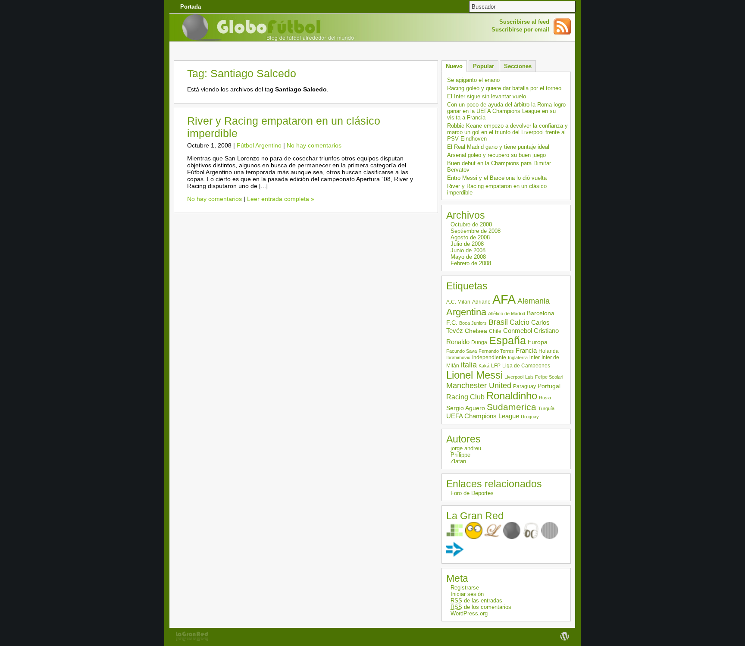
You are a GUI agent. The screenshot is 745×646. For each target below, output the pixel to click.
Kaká (484, 365)
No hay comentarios (314, 145)
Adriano (481, 302)
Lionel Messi (474, 375)
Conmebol (517, 330)
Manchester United (478, 385)
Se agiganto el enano (473, 80)
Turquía (546, 408)
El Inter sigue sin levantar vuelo (486, 96)
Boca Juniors (473, 323)
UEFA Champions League (482, 416)
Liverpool (513, 376)
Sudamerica (511, 407)
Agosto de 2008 (470, 237)
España (507, 340)
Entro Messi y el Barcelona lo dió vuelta (497, 178)
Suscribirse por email (520, 29)
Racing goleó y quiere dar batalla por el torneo (504, 88)
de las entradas (476, 600)
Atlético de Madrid (506, 313)
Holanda (548, 351)
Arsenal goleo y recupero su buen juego (496, 155)
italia (469, 365)
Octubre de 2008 (471, 224)
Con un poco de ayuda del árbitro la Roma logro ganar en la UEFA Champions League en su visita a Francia (506, 111)
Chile (495, 331)
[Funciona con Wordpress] (564, 640)
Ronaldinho (511, 395)
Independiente (489, 357)
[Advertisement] (372, 49)
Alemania (533, 301)
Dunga (479, 342)
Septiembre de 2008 (476, 231)
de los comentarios (481, 607)
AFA (504, 299)
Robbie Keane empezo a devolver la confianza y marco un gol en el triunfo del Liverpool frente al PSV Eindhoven (507, 132)
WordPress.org (469, 613)
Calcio (519, 322)
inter (534, 357)
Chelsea (476, 331)
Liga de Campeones (526, 366)
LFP (496, 366)
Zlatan (458, 461)
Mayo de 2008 (468, 257)
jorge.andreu (466, 448)
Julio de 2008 (467, 244)
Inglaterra (518, 357)
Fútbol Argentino (259, 145)
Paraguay (524, 386)
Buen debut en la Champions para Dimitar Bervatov (499, 166)
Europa (538, 342)
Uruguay (530, 416)
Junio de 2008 (468, 250)
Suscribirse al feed (524, 22)
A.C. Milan (458, 302)
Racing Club (465, 397)
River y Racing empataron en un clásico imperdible (497, 189)
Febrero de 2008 (471, 263)
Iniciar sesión (467, 594)
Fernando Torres (496, 351)
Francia (526, 350)
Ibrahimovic (458, 357)
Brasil (498, 322)
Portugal (549, 386)
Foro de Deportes (472, 493)
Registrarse (465, 587)
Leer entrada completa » (280, 198)
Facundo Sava (461, 351)
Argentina (466, 312)
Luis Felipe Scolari (544, 376)
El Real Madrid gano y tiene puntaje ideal (498, 147)
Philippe (460, 455)
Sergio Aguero (465, 408)
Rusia (545, 397)
